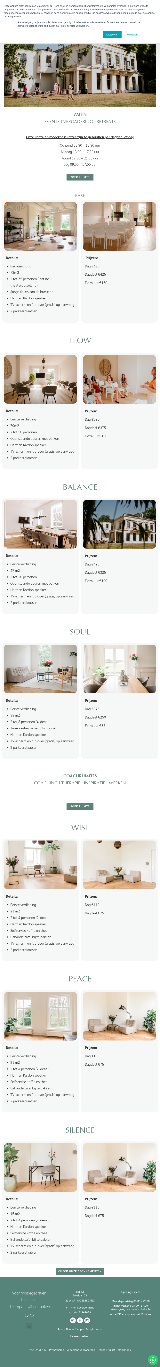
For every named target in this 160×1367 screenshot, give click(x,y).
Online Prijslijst (106, 1349)
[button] (29, 1326)
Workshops (124, 1349)
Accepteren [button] (112, 34)
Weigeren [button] (132, 34)
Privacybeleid (57, 1349)
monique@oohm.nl (82, 1307)
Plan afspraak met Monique (135, 1314)
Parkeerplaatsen (80, 1336)
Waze (99, 1329)
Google (90, 1329)
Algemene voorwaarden (81, 1349)
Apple (80, 1329)
